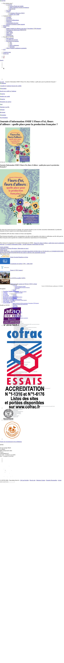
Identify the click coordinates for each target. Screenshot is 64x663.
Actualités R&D (15, 410)
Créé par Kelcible (24, 480)
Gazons (14, 343)
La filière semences (18, 330)
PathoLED (9, 34)
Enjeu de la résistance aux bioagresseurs (21, 328)
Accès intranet (6, 302)
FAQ (4, 49)
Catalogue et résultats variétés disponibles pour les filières (24, 338)
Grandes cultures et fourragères (18, 336)
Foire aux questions (18, 397)
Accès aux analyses (18, 342)
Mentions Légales (40, 480)
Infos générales (10, 38)
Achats (59, 480)
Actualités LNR (15, 416)
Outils (4, 27)
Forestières (14, 374)
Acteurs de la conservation (17, 389)
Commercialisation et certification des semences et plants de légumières (27, 350)
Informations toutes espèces (17, 322)
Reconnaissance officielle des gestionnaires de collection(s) (24, 394)
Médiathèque (6, 25)
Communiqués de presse (12, 23)
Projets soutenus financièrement (18, 398)
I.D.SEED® (9, 31)
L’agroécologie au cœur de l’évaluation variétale (23, 329)
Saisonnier (12, 46)
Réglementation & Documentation (18, 392)
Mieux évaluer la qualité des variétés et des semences (24, 405)
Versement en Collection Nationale (20, 395)
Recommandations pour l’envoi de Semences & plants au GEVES (26, 331)
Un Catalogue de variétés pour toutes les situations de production (26, 327)
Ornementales (15, 370)
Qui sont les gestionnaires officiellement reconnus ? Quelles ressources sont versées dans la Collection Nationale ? (31, 388)
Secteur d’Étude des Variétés (16, 6)
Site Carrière (6, 301)
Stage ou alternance (14, 45)
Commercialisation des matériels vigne (21, 364)
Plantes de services (16, 366)
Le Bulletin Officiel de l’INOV (17, 13)
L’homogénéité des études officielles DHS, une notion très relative (28, 324)
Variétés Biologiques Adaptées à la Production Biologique (24, 335)
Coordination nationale (16, 385)
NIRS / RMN (9, 32)
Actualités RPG (15, 399)
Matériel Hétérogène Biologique (20, 334)
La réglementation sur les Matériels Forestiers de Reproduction (25, 376)
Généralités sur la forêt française (20, 375)
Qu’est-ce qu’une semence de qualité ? (21, 325)
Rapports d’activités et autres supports (15, 24)
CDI (10, 42)
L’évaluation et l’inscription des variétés (21, 344)
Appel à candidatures (18, 396)
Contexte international (16, 391)
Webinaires (9, 21)
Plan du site (32, 480)
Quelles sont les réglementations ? (20, 326)
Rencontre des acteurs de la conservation (21, 390)
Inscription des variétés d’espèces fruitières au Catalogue (24, 355)
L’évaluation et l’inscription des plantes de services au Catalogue (25, 368)
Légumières (15, 347)
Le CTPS (8, 10)
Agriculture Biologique (16, 332)
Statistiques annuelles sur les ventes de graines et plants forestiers (26, 378)
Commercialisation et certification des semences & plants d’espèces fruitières (28, 357)
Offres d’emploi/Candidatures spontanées (16, 48)
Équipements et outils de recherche (18, 408)
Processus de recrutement (12, 41)
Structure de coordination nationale (21, 387)
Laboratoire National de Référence (16, 411)
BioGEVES (12, 9)
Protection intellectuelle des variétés (21, 345)
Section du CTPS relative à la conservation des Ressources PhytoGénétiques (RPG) (29, 386)
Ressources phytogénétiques (15, 383)
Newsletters (9, 18)
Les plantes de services (19, 367)
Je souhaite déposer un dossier (18, 393)
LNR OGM (14, 414)
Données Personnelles (51, 480)
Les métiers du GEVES (12, 39)
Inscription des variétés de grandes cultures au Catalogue (24, 337)
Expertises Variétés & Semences (16, 320)
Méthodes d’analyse (16, 415)
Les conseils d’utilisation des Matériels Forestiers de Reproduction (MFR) (27, 377)
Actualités (8, 17)
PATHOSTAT (9, 35)
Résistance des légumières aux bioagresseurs (22, 351)
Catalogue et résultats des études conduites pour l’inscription (25, 356)
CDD (10, 44)
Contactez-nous (7, 52)
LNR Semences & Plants (17, 412)
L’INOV (8, 11)
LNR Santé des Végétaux (17, 413)
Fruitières (14, 354)
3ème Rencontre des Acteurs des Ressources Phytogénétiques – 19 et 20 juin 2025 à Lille (27, 384)
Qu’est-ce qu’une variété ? (19, 323)
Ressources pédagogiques (12, 20)
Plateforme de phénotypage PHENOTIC (16, 30)
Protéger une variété (14, 14)
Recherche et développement (15, 400)
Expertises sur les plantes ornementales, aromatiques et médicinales (26, 371)
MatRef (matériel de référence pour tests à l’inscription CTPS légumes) (23, 28)
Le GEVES (9, 4)
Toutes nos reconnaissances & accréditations (11, 441)
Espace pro (6, 53)
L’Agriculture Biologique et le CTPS (21, 333)
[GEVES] (2, 0)
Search (1, 60)
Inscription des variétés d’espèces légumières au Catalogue (24, 348)
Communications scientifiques (18, 409)
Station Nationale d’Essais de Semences (19, 7)
